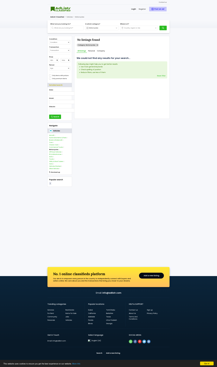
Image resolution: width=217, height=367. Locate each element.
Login (133, 9)
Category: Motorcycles (86, 45)
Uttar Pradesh (111, 320)
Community (52, 317)
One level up (55, 172)
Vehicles (68, 320)
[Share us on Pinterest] (140, 341)
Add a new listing (151, 275)
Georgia (109, 323)
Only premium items (59, 78)
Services (50, 310)
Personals (51, 320)
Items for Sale (70, 313)
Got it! (206, 363)
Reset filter (161, 76)
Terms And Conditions (133, 318)
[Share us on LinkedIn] (149, 341)
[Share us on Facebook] (135, 341)
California (92, 313)
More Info (76, 363)
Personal (91, 51)
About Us (132, 313)
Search (99, 353)
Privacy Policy (152, 313)
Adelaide (91, 317)
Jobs (67, 317)
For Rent (50, 313)
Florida (90, 320)
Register (142, 9)
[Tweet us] (144, 341)
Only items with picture (60, 75)
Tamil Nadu (110, 310)
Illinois (90, 323)
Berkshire (109, 313)
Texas (108, 317)
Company (101, 51)
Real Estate (69, 310)
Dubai (90, 310)
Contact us (163, 2)
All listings (82, 51)
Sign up (150, 310)
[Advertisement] (59, 223)
